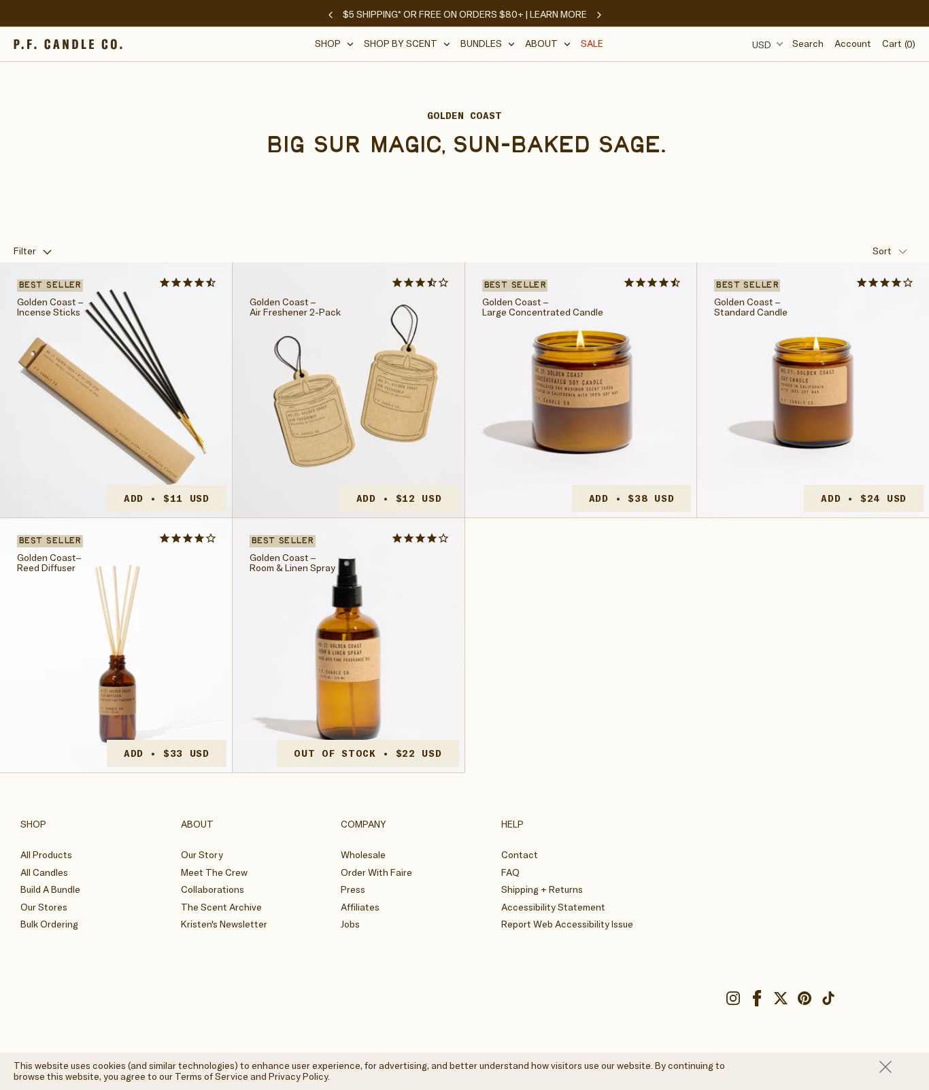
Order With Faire (376, 872)
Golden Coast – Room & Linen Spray (292, 563)
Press (353, 889)
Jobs (350, 924)
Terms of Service (211, 1076)
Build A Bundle (50, 889)
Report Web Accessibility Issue (567, 924)
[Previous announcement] (330, 15)
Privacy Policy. (299, 1076)
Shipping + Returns (542, 889)
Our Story (202, 855)
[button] (334, 44)
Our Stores (43, 907)
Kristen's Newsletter (224, 924)
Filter (25, 251)
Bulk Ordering (49, 924)
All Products (46, 855)
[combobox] (765, 44)
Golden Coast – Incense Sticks (50, 307)
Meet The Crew (214, 872)
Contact (519, 855)
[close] (897, 1067)
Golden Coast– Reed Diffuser (49, 563)
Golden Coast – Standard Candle (751, 307)
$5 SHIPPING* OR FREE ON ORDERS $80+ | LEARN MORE (465, 14)
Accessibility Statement (553, 907)
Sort (882, 251)
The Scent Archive (221, 907)
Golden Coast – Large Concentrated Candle (542, 307)
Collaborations (212, 889)
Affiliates (360, 907)
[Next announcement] (599, 15)
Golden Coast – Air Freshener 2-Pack (295, 307)
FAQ (510, 872)
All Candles (44, 872)
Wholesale (363, 855)
